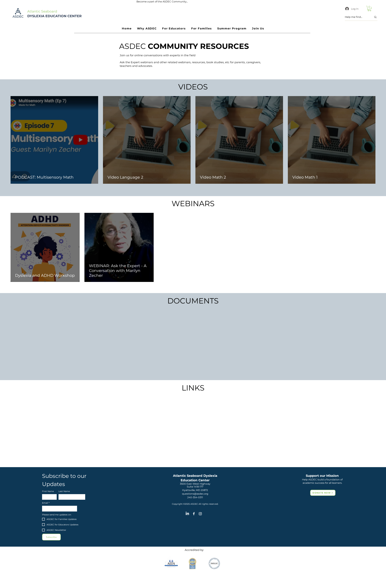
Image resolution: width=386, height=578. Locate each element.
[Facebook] (194, 514)
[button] (369, 8)
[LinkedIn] (187, 514)
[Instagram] (200, 514)
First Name (48, 491)
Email (45, 503)
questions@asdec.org (195, 493)
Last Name (64, 491)
